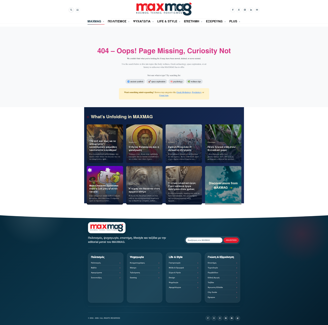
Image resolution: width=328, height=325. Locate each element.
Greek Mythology (184, 92)
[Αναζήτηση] (71, 9)
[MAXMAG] (164, 9)
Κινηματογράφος (137, 263)
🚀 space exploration (156, 81)
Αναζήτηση (231, 240)
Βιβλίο (94, 268)
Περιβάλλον (213, 273)
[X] (238, 9)
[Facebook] (232, 9)
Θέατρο (133, 268)
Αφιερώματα (96, 273)
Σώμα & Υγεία (175, 273)
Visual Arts (163, 95)
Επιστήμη (212, 263)
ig (226, 318)
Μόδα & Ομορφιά (176, 268)
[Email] (257, 9)
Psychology (196, 92)
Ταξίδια (211, 282)
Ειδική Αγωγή (213, 278)
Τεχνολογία (213, 268)
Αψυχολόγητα (175, 287)
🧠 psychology (176, 81)
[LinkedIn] (250, 9)
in (231, 318)
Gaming (133, 278)
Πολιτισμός (96, 263)
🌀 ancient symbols (135, 81)
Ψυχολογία (173, 282)
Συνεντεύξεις (96, 278)
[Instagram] (244, 9)
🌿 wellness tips (194, 81)
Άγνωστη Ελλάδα (215, 287)
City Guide (212, 292)
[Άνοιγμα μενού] (77, 9)
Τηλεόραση (135, 273)
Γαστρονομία (174, 263)
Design (172, 278)
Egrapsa (211, 297)
